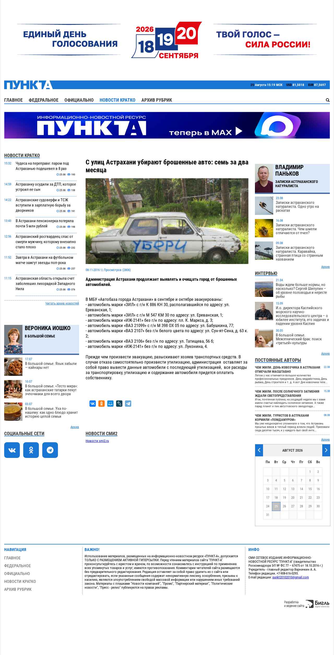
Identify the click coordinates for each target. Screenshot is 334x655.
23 (318, 497)
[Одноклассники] (101, 403)
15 (310, 489)
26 (284, 506)
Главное (13, 100)
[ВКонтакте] (93, 403)
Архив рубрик (156, 100)
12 (284, 489)
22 (310, 497)
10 (267, 489)
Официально (79, 100)
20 (292, 497)
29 (310, 506)
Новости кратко (117, 100)
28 (301, 506)
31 (267, 515)
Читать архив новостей (62, 303)
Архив (74, 427)
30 (318, 506)
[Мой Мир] (110, 403)
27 (292, 506)
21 (301, 497)
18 (276, 497)
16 (318, 489)
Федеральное (43, 100)
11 (276, 489)
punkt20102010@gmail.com (290, 577)
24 (267, 506)
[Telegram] (128, 403)
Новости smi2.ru (97, 441)
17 (267, 497)
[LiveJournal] (119, 403)
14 (301, 489)
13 (292, 489)
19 (284, 497)
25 (276, 506)
